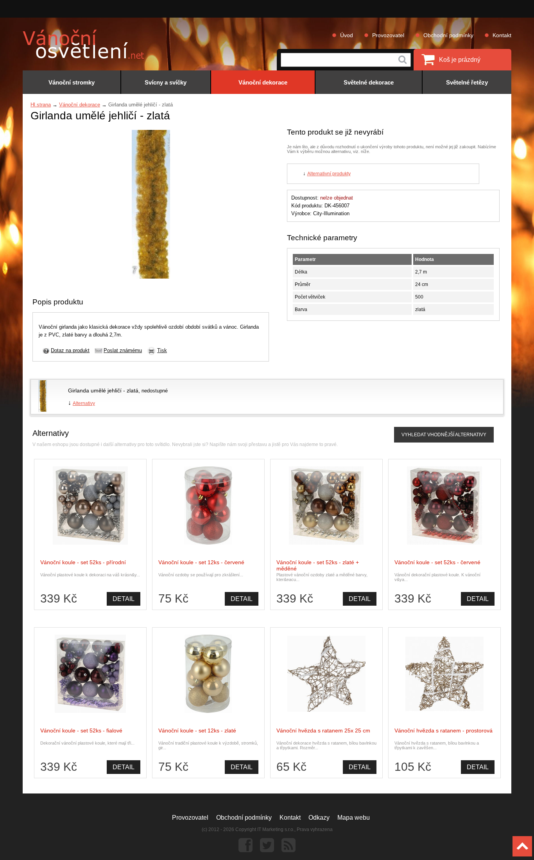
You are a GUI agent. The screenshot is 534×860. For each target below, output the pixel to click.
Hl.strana (40, 105)
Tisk (162, 350)
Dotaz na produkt (70, 350)
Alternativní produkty (329, 173)
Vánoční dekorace (79, 105)
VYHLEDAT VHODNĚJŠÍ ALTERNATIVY (443, 434)
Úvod (346, 35)
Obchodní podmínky (448, 35)
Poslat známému (123, 350)
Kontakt (502, 35)
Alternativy (84, 403)
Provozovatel (388, 35)
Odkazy (319, 817)
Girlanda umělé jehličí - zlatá (103, 390)
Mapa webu (353, 817)
